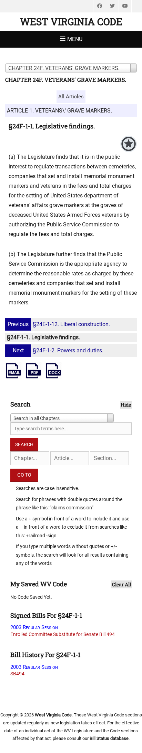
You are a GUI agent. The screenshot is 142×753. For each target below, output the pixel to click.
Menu (74, 39)
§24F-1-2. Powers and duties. (58, 350)
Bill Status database (109, 738)
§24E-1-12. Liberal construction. (59, 324)
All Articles (71, 97)
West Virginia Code (71, 21)
